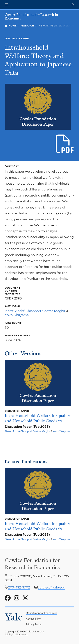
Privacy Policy (34, 624)
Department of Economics (41, 612)
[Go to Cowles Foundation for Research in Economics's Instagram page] (16, 598)
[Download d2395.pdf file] (65, 144)
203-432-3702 (19, 587)
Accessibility (33, 618)
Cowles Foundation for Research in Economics (31, 16)
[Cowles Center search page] (73, 4)
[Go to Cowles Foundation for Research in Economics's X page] (25, 598)
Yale (14, 617)
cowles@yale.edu (51, 587)
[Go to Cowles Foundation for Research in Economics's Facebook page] (8, 598)
